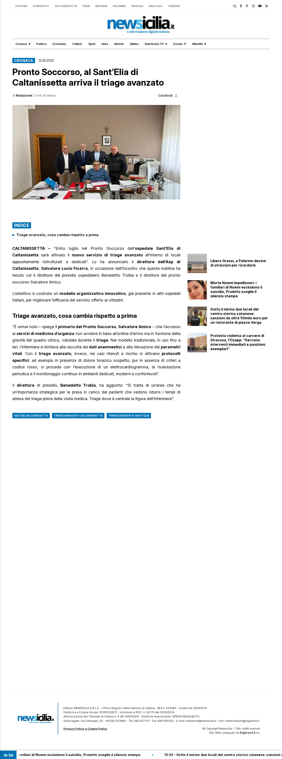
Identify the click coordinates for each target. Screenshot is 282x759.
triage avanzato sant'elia (128, 415)
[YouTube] (260, 6)
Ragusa (137, 6)
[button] (96, 152)
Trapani (174, 6)
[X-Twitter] (247, 6)
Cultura (77, 44)
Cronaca (21, 44)
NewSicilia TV (154, 44)
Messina (101, 6)
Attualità (197, 44)
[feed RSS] (266, 6)
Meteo (134, 44)
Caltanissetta (65, 6)
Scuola (177, 44)
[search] (234, 6)
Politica (41, 44)
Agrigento (41, 6)
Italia (105, 44)
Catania (21, 6)
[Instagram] (253, 6)
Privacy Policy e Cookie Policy (85, 728)
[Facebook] (241, 6)
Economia (59, 44)
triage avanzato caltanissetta (78, 415)
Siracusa (155, 6)
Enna (86, 6)
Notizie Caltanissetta (31, 415)
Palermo (119, 6)
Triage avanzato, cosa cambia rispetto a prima (57, 235)
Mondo (119, 44)
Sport (91, 44)
